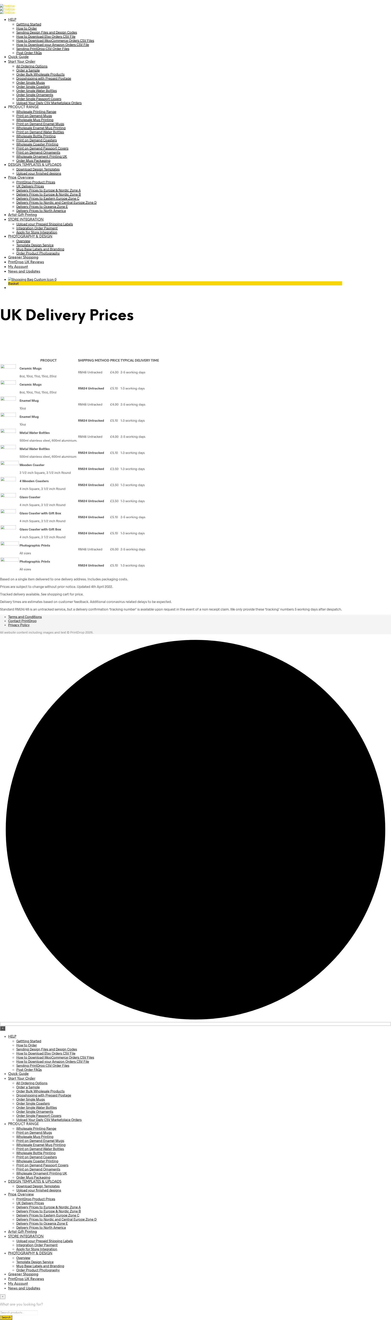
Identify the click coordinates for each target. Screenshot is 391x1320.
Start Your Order (21, 62)
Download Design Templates (38, 169)
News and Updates (24, 271)
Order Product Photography (38, 253)
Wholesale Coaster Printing (37, 144)
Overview (23, 241)
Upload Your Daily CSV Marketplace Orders (49, 103)
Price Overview (21, 177)
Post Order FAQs (29, 53)
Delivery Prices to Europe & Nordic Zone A (48, 190)
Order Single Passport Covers (38, 99)
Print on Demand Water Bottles (40, 132)
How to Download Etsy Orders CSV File (45, 36)
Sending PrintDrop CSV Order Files (42, 48)
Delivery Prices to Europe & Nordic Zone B (48, 194)
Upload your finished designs (38, 173)
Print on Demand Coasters (36, 140)
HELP (12, 20)
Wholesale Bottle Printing (36, 136)
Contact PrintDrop (22, 621)
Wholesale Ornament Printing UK (41, 156)
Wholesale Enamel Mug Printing (41, 128)
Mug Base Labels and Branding (40, 249)
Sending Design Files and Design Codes (46, 32)
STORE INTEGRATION (26, 219)
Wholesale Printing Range (36, 111)
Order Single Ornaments (34, 94)
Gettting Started (28, 24)
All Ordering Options (31, 66)
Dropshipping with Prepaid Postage (43, 78)
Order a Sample (28, 70)
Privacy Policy (19, 625)
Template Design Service (35, 245)
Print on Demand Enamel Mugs (40, 124)
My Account (18, 267)
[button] (32, 279)
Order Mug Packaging (33, 160)
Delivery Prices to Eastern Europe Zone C (47, 198)
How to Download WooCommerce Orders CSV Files (55, 40)
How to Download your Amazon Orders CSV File (52, 44)
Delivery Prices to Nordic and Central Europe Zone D (56, 202)
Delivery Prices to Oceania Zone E (42, 206)
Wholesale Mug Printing (34, 120)
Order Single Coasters (33, 86)
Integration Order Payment (37, 228)
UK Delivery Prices (30, 186)
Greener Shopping (23, 257)
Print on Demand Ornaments (38, 152)
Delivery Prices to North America (41, 210)
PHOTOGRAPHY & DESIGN (30, 236)
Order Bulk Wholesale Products (40, 74)
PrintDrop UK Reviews (26, 262)
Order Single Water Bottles (36, 90)
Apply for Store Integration (36, 232)
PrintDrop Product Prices (35, 182)
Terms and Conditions (25, 617)
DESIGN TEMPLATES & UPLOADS (34, 165)
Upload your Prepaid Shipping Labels (44, 224)
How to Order (26, 28)
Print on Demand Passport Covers (42, 148)
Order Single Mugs (30, 82)
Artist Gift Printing (22, 215)
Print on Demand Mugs (34, 115)
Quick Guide (18, 57)
